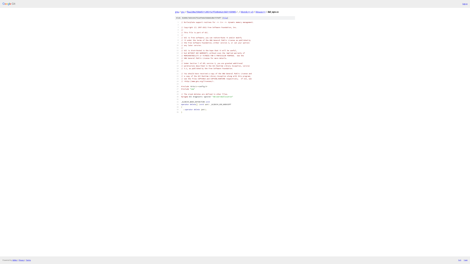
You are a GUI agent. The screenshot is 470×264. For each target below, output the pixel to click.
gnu (177, 11)
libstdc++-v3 (247, 11)
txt (459, 260)
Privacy (21, 260)
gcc (183, 11)
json (466, 260)
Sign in (465, 4)
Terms (28, 260)
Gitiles (14, 260)
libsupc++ (260, 11)
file (225, 18)
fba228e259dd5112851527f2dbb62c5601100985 (211, 11)
